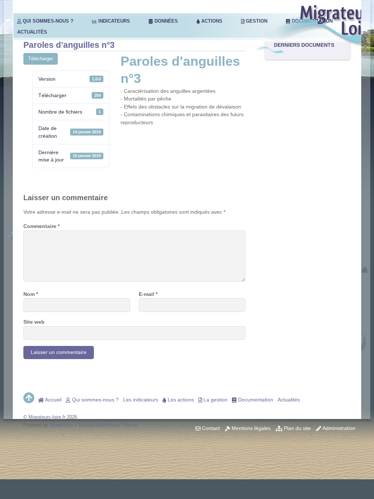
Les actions (180, 400)
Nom (30, 294)
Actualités (32, 32)
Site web (34, 322)
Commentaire (41, 226)
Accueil (52, 400)
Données (165, 21)
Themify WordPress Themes (108, 425)
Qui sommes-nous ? (47, 21)
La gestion (215, 400)
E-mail (148, 294)
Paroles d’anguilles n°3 (69, 45)
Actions (211, 21)
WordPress (61, 425)
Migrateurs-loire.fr (46, 417)
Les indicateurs (140, 400)
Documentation (255, 400)
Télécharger (40, 58)
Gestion (255, 21)
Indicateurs (113, 21)
